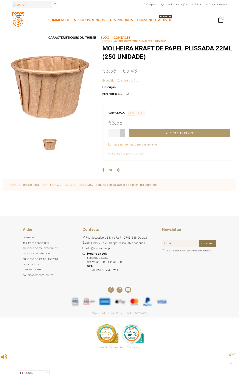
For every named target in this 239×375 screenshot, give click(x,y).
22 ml (131, 113)
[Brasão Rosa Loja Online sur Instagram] (119, 290)
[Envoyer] (55, 4)
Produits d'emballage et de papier (116, 184)
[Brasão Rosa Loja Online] (18, 19)
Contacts (28, 238)
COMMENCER (58, 20)
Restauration (148, 184)
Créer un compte (218, 5)
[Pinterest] (118, 170)
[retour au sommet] (231, 363)
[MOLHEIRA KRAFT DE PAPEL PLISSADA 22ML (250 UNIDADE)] (50, 87)
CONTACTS (122, 37)
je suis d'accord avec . (135, 145)
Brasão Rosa (31, 184)
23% (89, 184)
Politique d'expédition (36, 254)
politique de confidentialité (40, 248)
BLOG (104, 37)
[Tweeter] (111, 170)
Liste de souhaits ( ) (176, 5)
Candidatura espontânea (38, 275)
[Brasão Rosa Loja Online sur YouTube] (128, 290)
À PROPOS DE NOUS (89, 20)
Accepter (223, 370)
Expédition (109, 80)
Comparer (151, 5)
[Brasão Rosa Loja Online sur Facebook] (111, 290)
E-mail (167, 243)
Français (28, 372)
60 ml (140, 113)
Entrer (197, 5)
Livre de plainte (32, 270)
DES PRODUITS (121, 20)
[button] (122, 135)
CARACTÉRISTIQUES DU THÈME (72, 37)
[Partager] (103, 170)
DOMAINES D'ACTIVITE (154, 20)
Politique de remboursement (40, 259)
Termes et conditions (36, 243)
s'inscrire (207, 243)
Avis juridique (31, 264)
